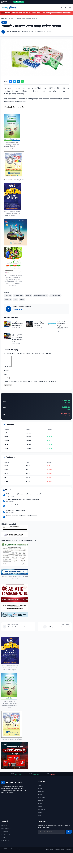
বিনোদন (40, 804)
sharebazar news (55, 295)
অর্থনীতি (40, 806)
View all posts (17, 309)
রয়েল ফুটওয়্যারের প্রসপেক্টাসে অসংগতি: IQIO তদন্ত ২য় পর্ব (20, 13)
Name (6, 370)
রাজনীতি (40, 800)
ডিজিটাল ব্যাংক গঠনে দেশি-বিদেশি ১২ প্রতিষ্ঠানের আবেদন (21, 516)
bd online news (18, 295)
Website (6, 378)
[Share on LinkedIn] (18, 81)
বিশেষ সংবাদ (41, 797)
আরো (39, 815)
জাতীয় (4, 831)
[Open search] (61, 7)
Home (5, 19)
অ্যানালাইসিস (41, 809)
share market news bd (40, 295)
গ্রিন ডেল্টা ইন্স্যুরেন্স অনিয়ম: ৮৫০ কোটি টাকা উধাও (56, 13)
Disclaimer (69, 850)
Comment (7, 367)
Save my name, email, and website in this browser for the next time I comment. (31, 382)
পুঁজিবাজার (8, 299)
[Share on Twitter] (14, 81)
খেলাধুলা (40, 812)
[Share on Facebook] (10, 81)
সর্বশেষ (11, 19)
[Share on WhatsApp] (22, 81)
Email (6, 374)
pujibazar (28, 295)
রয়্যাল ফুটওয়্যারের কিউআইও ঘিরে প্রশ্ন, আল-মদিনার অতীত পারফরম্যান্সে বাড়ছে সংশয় (17, 337)
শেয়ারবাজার (41, 791)
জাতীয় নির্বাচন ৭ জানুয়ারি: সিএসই (15, 510)
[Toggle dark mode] (65, 7)
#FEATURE (8, 295)
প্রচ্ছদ (15, 299)
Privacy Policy (49, 850)
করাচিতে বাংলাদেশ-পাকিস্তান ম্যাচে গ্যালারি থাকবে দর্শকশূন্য (22, 500)
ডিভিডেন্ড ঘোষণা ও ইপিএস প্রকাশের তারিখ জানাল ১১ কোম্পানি (23, 494)
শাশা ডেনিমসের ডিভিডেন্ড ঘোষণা (15, 505)
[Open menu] (70, 7)
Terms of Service (59, 850)
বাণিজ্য (40, 794)
